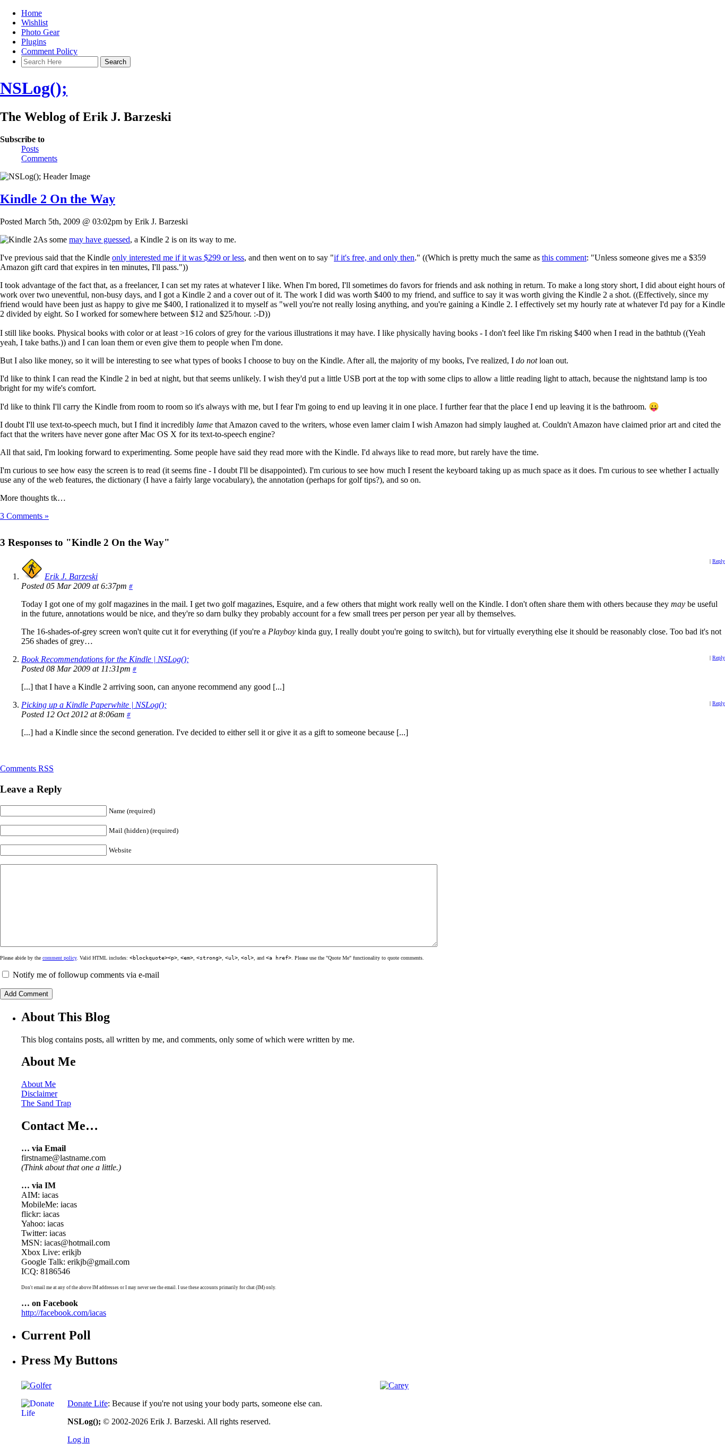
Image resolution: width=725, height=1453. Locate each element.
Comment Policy (49, 51)
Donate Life (87, 1403)
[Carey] (394, 1385)
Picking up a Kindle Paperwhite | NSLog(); (94, 704)
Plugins (33, 41)
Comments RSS (27, 768)
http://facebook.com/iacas (63, 1312)
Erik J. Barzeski (71, 576)
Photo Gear (40, 32)
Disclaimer (39, 1093)
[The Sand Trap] (36, 1385)
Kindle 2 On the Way (57, 199)
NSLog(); (33, 88)
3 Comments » (24, 515)
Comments (39, 158)
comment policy (59, 958)
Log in (78, 1439)
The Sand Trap (46, 1103)
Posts (30, 148)
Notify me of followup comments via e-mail (86, 974)
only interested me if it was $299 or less (178, 257)
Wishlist (34, 22)
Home (31, 13)
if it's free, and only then (374, 257)
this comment (564, 257)
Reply (718, 561)
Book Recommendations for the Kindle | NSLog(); (105, 659)
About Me (38, 1084)
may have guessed (99, 239)
